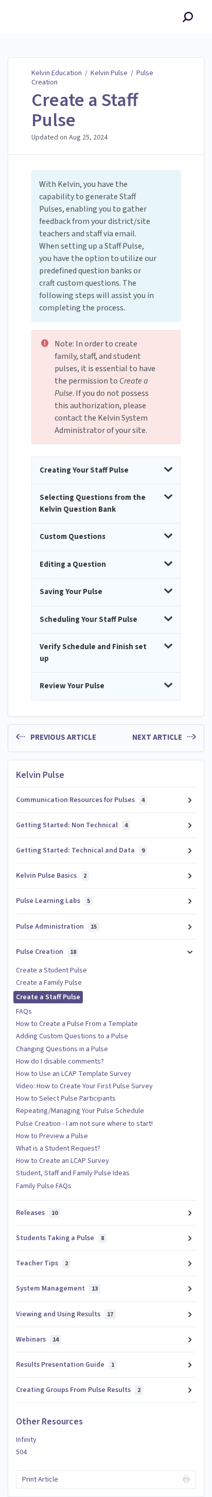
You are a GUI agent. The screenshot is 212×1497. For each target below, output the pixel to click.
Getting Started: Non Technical (72, 825)
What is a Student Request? (58, 1148)
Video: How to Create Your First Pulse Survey (84, 1086)
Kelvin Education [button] (43, 6)
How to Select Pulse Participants (66, 1098)
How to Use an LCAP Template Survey (73, 1074)
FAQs (24, 1011)
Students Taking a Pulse (60, 1238)
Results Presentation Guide (65, 1365)
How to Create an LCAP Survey (62, 1161)
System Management (57, 1288)
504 (21, 1452)
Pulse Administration (56, 926)
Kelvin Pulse (109, 73)
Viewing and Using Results (64, 1314)
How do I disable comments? (60, 1061)
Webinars (37, 1339)
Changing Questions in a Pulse (62, 1049)
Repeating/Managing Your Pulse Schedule (80, 1111)
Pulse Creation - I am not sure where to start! (84, 1124)
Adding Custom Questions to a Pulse (72, 1036)
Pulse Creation (46, 952)
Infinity (26, 1440)
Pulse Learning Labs (53, 901)
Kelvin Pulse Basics (51, 876)
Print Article (40, 1479)
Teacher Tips (42, 1263)
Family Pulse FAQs (44, 1186)
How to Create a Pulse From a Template (77, 1024)
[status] (106, 246)
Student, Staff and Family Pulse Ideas (73, 1173)
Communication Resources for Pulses (80, 800)
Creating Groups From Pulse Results (78, 1390)
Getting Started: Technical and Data (80, 850)
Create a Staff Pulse (84, 110)
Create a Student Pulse (51, 970)
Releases (37, 1213)
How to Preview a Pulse (52, 1136)
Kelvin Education (56, 73)
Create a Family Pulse (49, 983)
